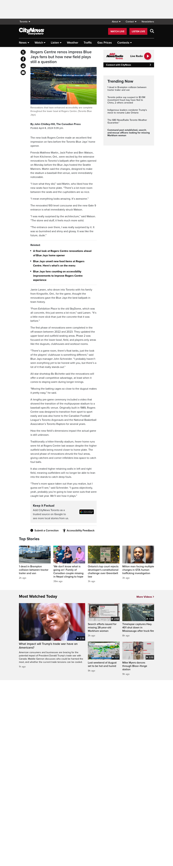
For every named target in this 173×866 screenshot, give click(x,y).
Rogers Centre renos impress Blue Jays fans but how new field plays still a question (61, 57)
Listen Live (138, 31)
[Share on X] (23, 52)
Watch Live (117, 31)
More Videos (144, 597)
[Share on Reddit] (23, 65)
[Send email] (23, 72)
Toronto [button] (24, 21)
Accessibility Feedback (80, 530)
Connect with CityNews (118, 64)
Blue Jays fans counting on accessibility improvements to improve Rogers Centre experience (58, 276)
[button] (116, 22)
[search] (152, 31)
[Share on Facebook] (23, 59)
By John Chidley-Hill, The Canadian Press (55, 124)
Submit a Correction (46, 530)
